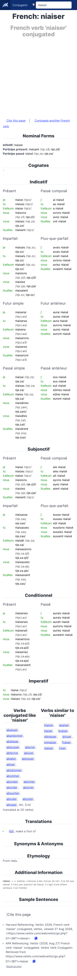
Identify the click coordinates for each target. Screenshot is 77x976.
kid (11, 831)
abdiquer (12, 741)
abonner (29, 781)
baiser (48, 731)
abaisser (12, 730)
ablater (11, 758)
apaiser (64, 725)
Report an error (13, 966)
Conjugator (20, 5)
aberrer (30, 747)
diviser (66, 736)
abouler (11, 799)
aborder (11, 787)
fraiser (66, 742)
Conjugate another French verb (36, 123)
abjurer (28, 753)
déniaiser (50, 736)
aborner (28, 787)
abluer (10, 764)
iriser (62, 748)
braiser (63, 731)
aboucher (12, 793)
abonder (12, 781)
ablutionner (14, 770)
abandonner (14, 735)
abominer (12, 776)
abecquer (12, 747)
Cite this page (15, 120)
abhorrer (12, 753)
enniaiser (50, 742)
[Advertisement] (38, 76)
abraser (11, 804)
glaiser (48, 748)
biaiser (48, 725)
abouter (28, 799)
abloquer (28, 758)
